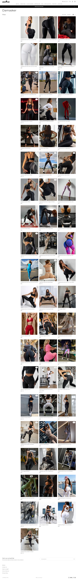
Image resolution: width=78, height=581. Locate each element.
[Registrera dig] (74, 559)
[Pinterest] (75, 577)
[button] (69, 14)
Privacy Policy (5, 573)
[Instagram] (69, 577)
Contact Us (4, 567)
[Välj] (37, 37)
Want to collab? (5, 569)
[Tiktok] (73, 577)
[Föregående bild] (2, 6)
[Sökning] (70, 1)
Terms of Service (5, 571)
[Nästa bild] (74, 6)
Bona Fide (6, 577)
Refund (3, 565)
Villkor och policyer (39, 577)
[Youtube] (71, 577)
